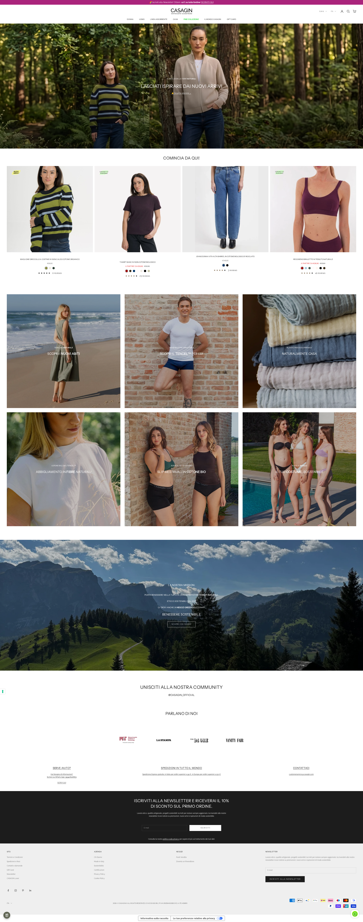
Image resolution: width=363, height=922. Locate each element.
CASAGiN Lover (13, 878)
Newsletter (11, 874)
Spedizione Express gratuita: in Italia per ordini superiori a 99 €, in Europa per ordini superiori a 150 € (181, 774)
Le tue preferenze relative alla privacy (194, 918)
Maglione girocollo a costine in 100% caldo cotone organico (50, 259)
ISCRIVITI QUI (207, 2)
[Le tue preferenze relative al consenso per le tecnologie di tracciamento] (2, 691)
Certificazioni (99, 870)
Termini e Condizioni (15, 857)
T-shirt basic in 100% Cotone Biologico (138, 262)
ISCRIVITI (205, 828)
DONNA (130, 19)
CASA (175, 19)
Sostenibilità (99, 866)
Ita (332, 11)
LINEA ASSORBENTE (158, 19)
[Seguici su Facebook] (8, 890)
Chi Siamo (98, 857)
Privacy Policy (99, 874)
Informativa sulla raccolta (154, 918)
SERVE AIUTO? (62, 768)
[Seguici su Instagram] (15, 890)
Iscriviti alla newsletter (285, 879)
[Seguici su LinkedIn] (30, 890)
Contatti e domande (14, 866)
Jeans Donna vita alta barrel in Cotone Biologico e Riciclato (225, 256)
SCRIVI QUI (61, 783)
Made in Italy (99, 861)
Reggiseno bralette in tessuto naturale (313, 259)
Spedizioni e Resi (13, 861)
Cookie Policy (99, 878)
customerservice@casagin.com (301, 774)
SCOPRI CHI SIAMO (182, 624)
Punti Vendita (181, 857)
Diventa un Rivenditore (185, 861)
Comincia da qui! (181, 158)
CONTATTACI (301, 768)
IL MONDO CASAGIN (212, 19)
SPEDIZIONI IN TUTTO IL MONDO (181, 768)
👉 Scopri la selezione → (181, 93)
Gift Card (10, 870)
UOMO (141, 19)
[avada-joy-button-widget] (6, 915)
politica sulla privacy (171, 839)
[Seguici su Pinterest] (23, 890)
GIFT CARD (231, 19)
